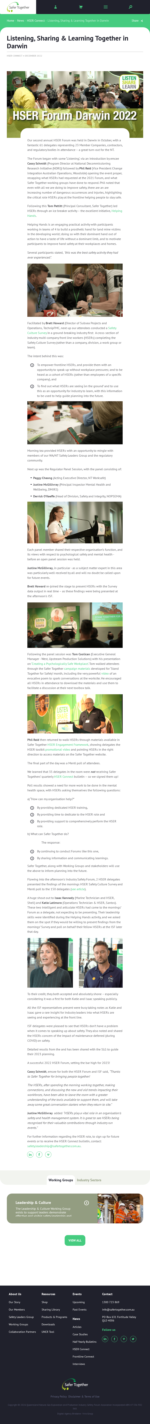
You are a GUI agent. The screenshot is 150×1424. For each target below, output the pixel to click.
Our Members (17, 1309)
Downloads (48, 1324)
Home (10, 20)
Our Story (14, 1302)
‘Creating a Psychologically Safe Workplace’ (59, 664)
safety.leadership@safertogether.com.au (54, 1146)
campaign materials (77, 668)
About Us (15, 1294)
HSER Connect (36, 20)
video (105, 673)
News (20, 20)
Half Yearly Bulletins (84, 1341)
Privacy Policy (59, 1396)
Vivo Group (87, 1413)
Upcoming (79, 1302)
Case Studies (80, 1334)
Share (135, 20)
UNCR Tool (48, 1332)
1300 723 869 (110, 1302)
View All (75, 1240)
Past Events (80, 1309)
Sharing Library (51, 1309)
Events (77, 1294)
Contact (107, 1294)
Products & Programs (54, 1317)
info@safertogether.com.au (118, 1309)
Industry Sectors (89, 1180)
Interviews (79, 1364)
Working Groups (61, 1180)
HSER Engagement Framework (67, 745)
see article (78, 889)
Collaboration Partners (22, 1332)
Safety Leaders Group (21, 1317)
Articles (77, 1327)
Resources (48, 1294)
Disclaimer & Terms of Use (83, 1396)
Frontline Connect (83, 1356)
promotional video (57, 749)
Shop (45, 1302)
